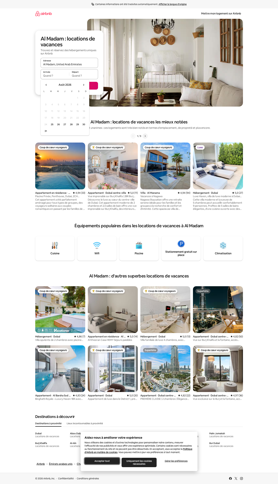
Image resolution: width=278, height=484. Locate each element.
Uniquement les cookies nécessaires (139, 462)
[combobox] (69, 64)
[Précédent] (133, 136)
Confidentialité (66, 478)
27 (64, 124)
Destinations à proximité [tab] (48, 423)
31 (46, 131)
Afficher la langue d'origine (173, 4)
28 (71, 124)
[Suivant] (145, 136)
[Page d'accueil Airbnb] (43, 13)
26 (58, 124)
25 (52, 124)
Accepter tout (102, 461)
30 (83, 124)
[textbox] (55, 76)
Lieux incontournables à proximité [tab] (85, 423)
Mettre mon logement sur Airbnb (221, 13)
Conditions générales (88, 478)
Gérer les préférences (176, 461)
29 (77, 124)
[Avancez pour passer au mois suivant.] (84, 85)
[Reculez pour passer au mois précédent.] (46, 85)
